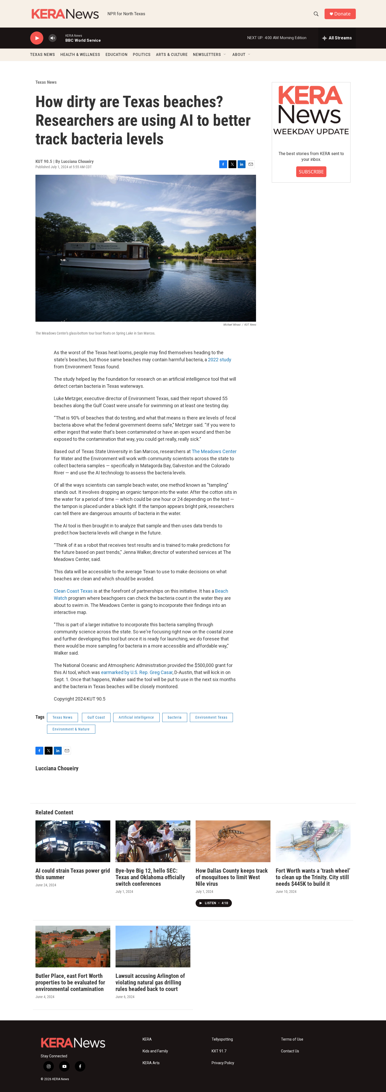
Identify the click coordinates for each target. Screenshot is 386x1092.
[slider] (61, 38)
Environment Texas (211, 717)
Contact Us (290, 1051)
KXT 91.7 (219, 1051)
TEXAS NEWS (42, 54)
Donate (342, 14)
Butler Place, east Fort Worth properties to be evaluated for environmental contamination (70, 982)
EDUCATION (117, 54)
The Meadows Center (214, 451)
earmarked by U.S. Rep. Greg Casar (137, 672)
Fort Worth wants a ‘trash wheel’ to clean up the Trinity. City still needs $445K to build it (313, 877)
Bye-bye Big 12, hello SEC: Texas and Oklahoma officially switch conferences (150, 877)
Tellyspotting (222, 1039)
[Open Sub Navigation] (225, 54)
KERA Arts (151, 1063)
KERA (147, 1039)
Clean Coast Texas (73, 591)
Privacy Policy (223, 1063)
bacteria (175, 717)
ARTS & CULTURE (172, 54)
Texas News (46, 82)
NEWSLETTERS (207, 54)
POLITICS (142, 54)
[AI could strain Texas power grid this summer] (72, 841)
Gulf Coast (96, 717)
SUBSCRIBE (311, 171)
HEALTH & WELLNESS (80, 54)
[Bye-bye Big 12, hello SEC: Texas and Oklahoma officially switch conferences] (153, 841)
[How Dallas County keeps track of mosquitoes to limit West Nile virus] (233, 841)
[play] (37, 38)
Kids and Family (155, 1051)
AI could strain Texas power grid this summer (72, 874)
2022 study (219, 359)
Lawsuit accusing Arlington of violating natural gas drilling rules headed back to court (150, 982)
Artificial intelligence (136, 717)
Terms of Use (292, 1039)
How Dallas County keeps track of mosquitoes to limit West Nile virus (232, 877)
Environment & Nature (71, 729)
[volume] (52, 38)
